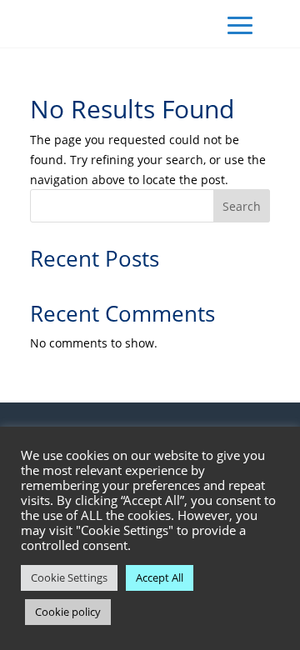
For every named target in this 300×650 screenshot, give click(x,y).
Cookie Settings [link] (69, 577)
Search (241, 206)
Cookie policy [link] (68, 611)
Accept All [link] (159, 577)
